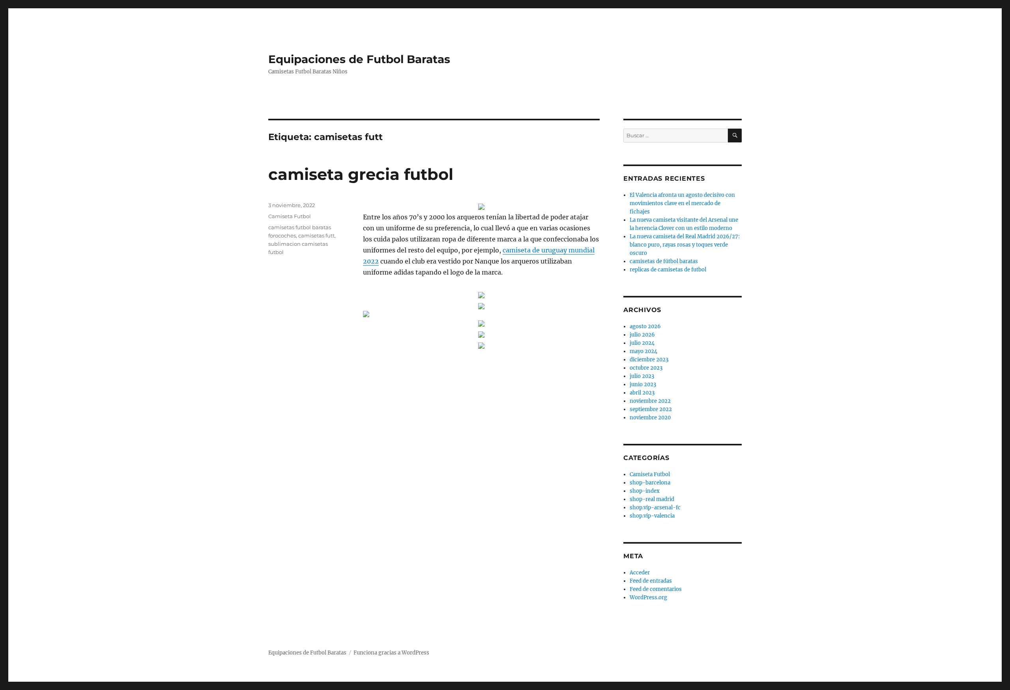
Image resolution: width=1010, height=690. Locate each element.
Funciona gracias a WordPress (391, 652)
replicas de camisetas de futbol (668, 269)
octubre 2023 (646, 368)
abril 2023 (642, 392)
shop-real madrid (652, 499)
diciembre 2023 (649, 359)
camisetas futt (316, 235)
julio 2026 (642, 334)
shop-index (645, 491)
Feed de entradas (651, 581)
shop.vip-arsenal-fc (655, 507)
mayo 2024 (643, 351)
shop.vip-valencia (652, 515)
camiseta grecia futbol (360, 174)
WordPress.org (648, 597)
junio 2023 (643, 384)
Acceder (640, 572)
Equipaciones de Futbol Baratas (359, 59)
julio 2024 (642, 343)
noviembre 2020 (650, 417)
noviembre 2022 (650, 401)
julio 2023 (642, 376)
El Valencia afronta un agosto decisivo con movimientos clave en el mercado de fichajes (682, 203)
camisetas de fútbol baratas (664, 261)
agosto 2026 (645, 326)
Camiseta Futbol (289, 216)
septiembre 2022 (651, 409)
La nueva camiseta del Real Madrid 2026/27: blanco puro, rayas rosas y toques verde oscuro (685, 244)
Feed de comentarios (656, 589)
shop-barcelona (650, 482)
